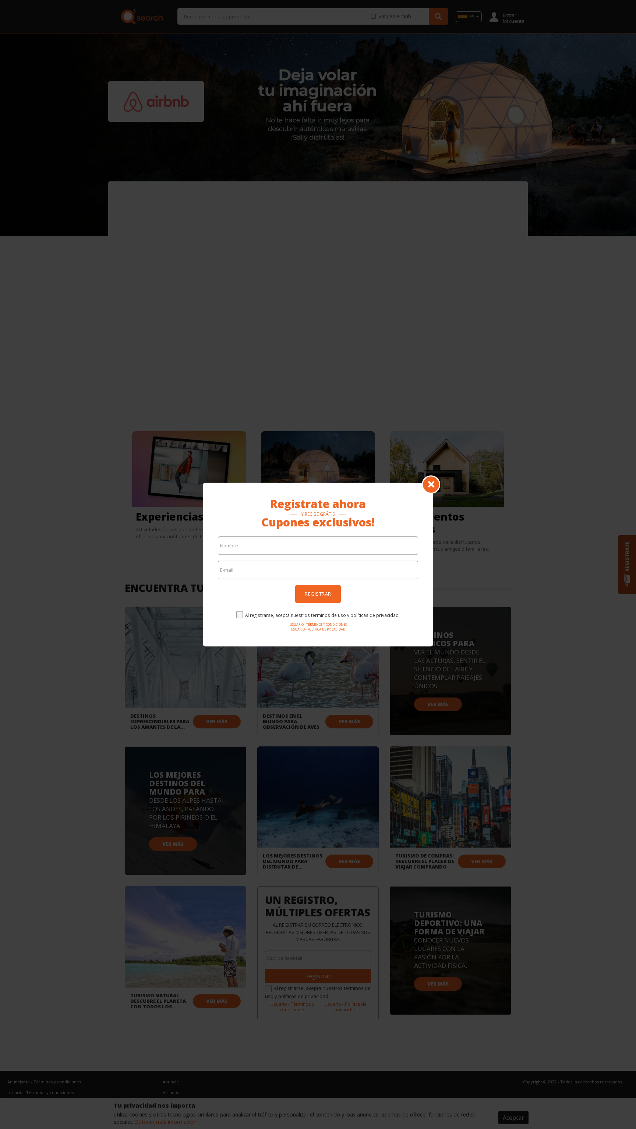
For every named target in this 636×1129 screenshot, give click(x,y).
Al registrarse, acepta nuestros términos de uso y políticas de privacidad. (322, 615)
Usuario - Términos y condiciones (318, 624)
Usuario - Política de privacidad (318, 629)
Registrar (318, 593)
